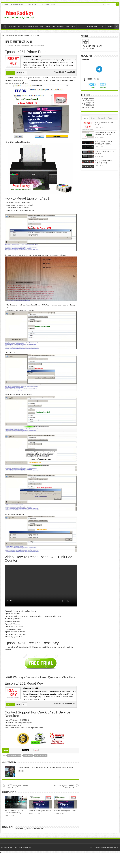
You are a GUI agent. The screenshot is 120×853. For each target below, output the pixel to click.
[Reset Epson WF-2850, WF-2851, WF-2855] (88, 154)
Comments (101, 118)
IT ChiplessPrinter (88, 106)
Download (29, 205)
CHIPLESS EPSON (15, 26)
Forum (53, 4)
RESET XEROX (70, 26)
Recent (93, 118)
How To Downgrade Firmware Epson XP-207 (17, 786)
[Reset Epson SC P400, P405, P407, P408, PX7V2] (88, 164)
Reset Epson (28, 755)
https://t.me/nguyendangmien (22, 722)
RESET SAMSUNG (58, 26)
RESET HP (81, 26)
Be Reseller (5, 4)
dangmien (10, 45)
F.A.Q (102, 26)
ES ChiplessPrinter (88, 102)
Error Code (45, 4)
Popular (85, 118)
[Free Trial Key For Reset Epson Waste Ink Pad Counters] (88, 135)
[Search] (117, 4)
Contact (109, 26)
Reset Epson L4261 (41, 755)
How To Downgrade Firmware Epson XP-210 (63, 786)
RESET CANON (45, 26)
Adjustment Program (17, 4)
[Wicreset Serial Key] (13, 62)
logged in (26, 829)
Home (5, 26)
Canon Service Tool (33, 4)
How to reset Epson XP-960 (40, 811)
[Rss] (104, 4)
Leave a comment (39, 45)
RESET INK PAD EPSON (30, 26)
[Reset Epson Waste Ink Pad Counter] (88, 126)
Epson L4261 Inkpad (14, 755)
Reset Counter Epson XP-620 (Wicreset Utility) (15, 812)
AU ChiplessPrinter (88, 99)
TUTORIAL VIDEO (92, 26)
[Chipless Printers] (19, 14)
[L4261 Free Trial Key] (40, 663)
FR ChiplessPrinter (88, 104)
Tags (110, 118)
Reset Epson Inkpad (16, 35)
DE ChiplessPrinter (88, 100)
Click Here (45, 305)
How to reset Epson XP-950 (65, 811)
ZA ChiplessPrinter (88, 107)
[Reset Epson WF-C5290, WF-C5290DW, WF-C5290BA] (88, 145)
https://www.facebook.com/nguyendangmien (27, 728)
